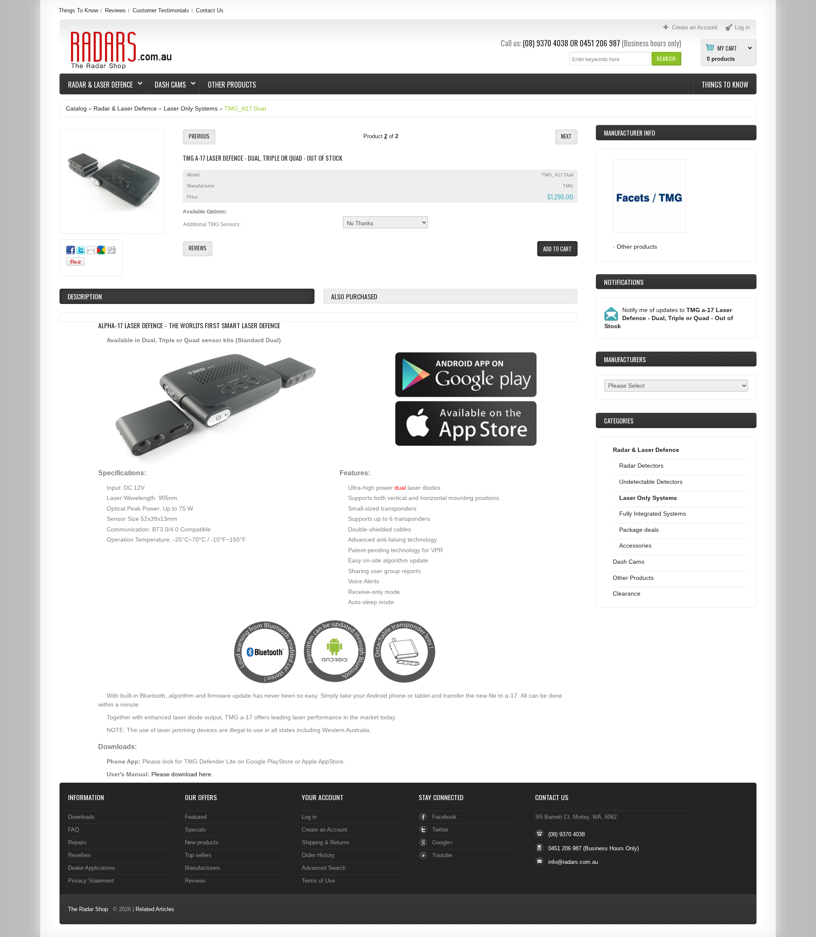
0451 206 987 (600, 42)
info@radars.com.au (573, 862)
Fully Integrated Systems (652, 513)
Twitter (440, 829)
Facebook (444, 817)
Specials (195, 829)
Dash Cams (166, 85)
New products (201, 842)
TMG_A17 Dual (245, 108)
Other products (637, 246)
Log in (309, 817)
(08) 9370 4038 (545, 42)
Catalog (76, 108)
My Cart (727, 47)
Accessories (635, 545)
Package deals (639, 529)
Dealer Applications (91, 868)
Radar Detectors (641, 465)
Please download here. (182, 774)
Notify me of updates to (668, 318)
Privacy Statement (91, 880)
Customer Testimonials (161, 10)
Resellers (79, 855)
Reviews (115, 10)
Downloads (81, 817)
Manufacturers (202, 868)
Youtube (442, 855)
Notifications (623, 282)
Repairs (77, 842)
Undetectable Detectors (651, 481)
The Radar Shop (88, 909)
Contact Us (210, 10)
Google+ (442, 842)
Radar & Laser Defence (96, 85)
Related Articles (155, 909)
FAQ (73, 829)
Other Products (232, 85)
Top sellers (198, 855)
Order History (318, 855)
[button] (666, 58)
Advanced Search (324, 868)
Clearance (626, 593)
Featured (196, 817)
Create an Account (324, 829)
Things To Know (78, 10)
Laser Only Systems (191, 108)
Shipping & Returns (325, 842)
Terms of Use (318, 880)
